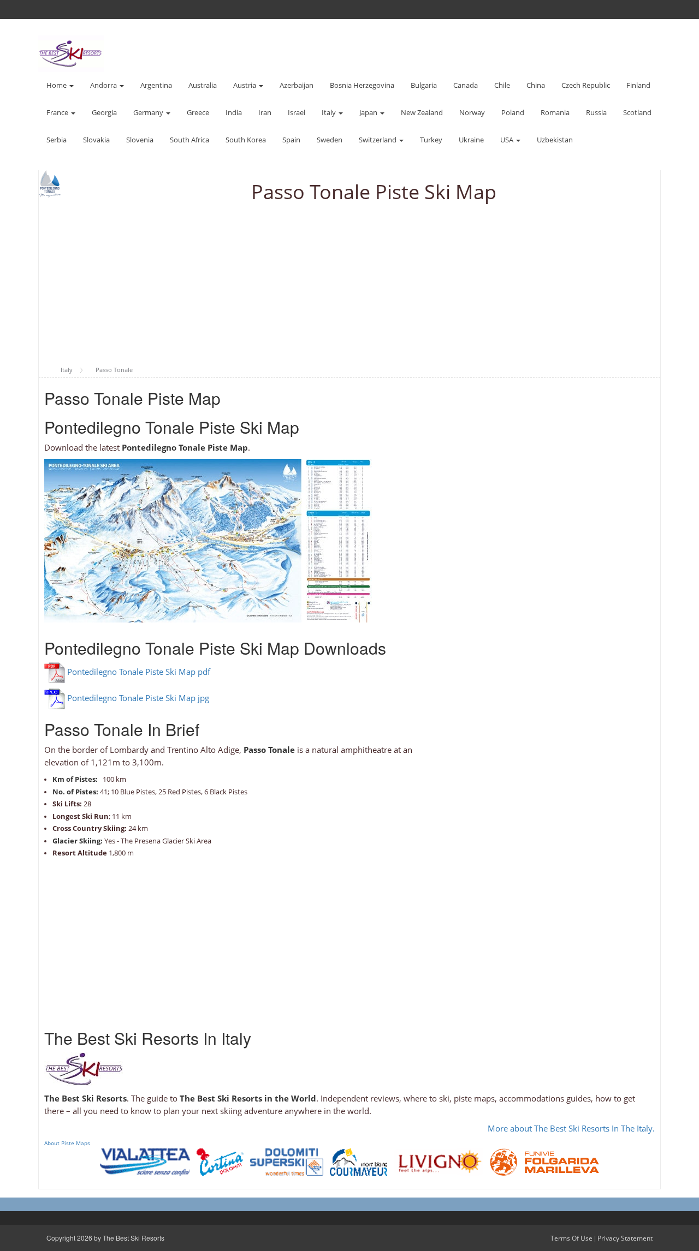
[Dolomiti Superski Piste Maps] (286, 1161)
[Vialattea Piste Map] (145, 1161)
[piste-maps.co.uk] (71, 52)
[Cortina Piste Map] (220, 1161)
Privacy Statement (625, 1238)
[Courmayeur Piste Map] (358, 1161)
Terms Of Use (571, 1238)
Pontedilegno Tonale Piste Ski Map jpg (138, 698)
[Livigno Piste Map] (438, 1161)
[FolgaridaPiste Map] (545, 1161)
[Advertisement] (349, 284)
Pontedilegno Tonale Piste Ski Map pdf (138, 672)
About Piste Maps (67, 1143)
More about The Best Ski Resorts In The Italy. (571, 1128)
